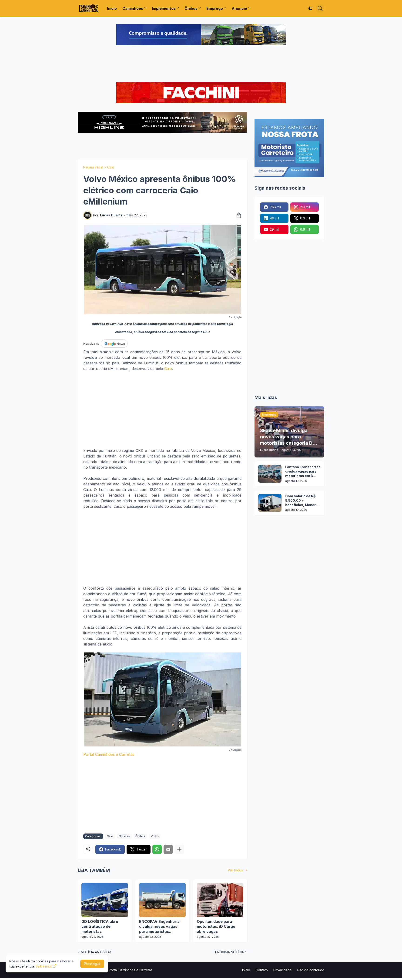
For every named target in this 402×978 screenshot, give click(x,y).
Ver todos (235, 870)
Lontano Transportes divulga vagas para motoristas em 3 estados (303, 471)
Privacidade (282, 970)
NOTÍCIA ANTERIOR (96, 952)
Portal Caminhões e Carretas (108, 754)
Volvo (155, 836)
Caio (110, 167)
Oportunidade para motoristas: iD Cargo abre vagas (216, 926)
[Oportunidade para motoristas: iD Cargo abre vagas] (220, 900)
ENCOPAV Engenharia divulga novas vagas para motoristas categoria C (159, 926)
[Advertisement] (201, 64)
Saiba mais (44, 966)
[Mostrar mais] (179, 849)
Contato (262, 970)
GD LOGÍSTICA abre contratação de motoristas (99, 926)
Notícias (124, 836)
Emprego (214, 8)
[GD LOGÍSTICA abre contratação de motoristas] (104, 900)
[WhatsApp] (157, 849)
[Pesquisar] (320, 8)
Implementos (164, 8)
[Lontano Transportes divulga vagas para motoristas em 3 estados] (269, 474)
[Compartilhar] (237, 215)
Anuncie (239, 8)
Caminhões (132, 8)
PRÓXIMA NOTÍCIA (229, 952)
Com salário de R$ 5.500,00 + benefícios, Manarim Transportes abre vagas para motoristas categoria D (302, 500)
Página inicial (93, 167)
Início (112, 8)
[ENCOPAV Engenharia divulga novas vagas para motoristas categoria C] (162, 900)
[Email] (168, 849)
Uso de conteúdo (310, 970)
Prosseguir (92, 964)
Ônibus (191, 8)
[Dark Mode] (310, 8)
